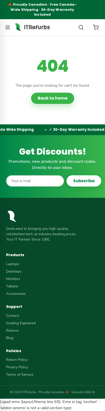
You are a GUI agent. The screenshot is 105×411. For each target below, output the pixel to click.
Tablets (12, 286)
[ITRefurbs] (32, 27)
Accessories (16, 293)
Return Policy (17, 359)
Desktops (13, 271)
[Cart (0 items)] (95, 27)
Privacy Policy (17, 367)
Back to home (53, 98)
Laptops (12, 264)
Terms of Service (19, 374)
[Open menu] (8, 27)
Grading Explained (21, 323)
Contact (12, 315)
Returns (12, 330)
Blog (10, 338)
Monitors (13, 278)
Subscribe (84, 181)
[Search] (81, 27)
